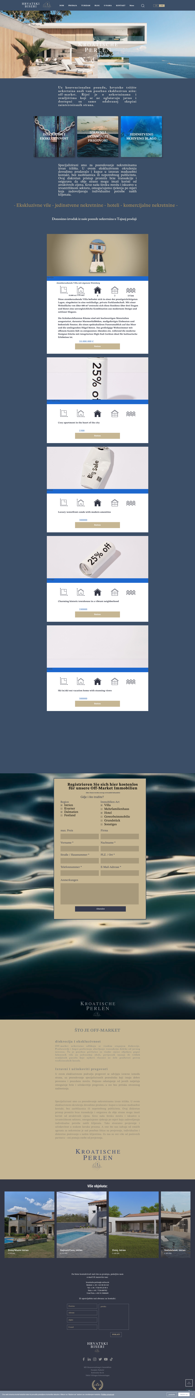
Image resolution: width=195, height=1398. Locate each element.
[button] (97, 346)
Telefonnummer (70, 867)
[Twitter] (100, 1359)
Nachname (107, 842)
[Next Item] (183, 1224)
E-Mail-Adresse (110, 867)
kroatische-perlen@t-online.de (97, 1282)
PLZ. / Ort (107, 854)
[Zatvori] (192, 1394)
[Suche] (142, 5)
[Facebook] (83, 1359)
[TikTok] (111, 1359)
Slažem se (184, 1394)
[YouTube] (106, 1359)
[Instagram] (95, 1359)
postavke (172, 1394)
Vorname (66, 842)
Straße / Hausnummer (74, 854)
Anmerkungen (69, 880)
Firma (104, 830)
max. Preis (67, 830)
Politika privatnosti (107, 1394)
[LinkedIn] (89, 1359)
